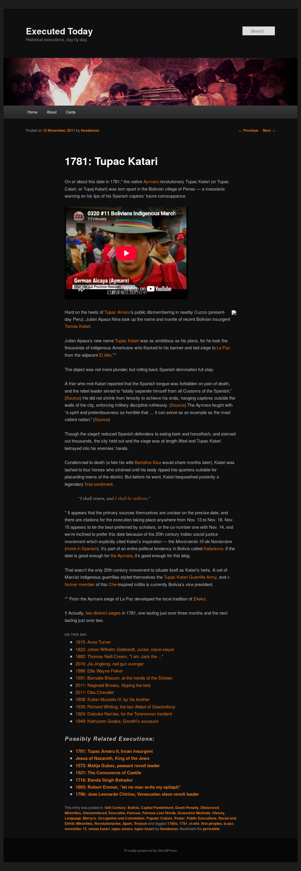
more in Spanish (81, 548)
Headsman (90, 130)
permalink (211, 828)
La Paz (223, 347)
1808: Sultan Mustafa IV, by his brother (113, 699)
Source (73, 398)
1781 (183, 823)
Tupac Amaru (117, 312)
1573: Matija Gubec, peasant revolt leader (118, 765)
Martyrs (89, 818)
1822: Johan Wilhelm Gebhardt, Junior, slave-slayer (125, 649)
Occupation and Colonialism (121, 818)
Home (32, 112)
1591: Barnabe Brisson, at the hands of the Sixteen (124, 678)
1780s (172, 823)
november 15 (76, 828)
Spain (127, 823)
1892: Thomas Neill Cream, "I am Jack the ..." (119, 656)
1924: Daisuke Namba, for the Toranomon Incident (124, 713)
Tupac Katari (127, 340)
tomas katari (99, 828)
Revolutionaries (107, 823)
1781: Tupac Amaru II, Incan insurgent (114, 751)
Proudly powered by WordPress (150, 850)
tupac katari (144, 828)
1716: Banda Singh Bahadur (104, 780)
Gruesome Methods (194, 812)
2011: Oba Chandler (95, 692)
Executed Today (59, 30)
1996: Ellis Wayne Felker (99, 671)
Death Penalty (187, 807)
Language (73, 818)
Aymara (150, 181)
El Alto (105, 355)
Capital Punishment (157, 807)
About (52, 112)
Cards (71, 112)
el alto (194, 823)
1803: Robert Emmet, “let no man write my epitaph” (128, 787)
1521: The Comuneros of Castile (108, 772)
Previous (248, 130)
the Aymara (122, 555)
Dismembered (95, 812)
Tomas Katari (77, 326)
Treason (140, 823)
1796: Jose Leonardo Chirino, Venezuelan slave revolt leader (137, 794)
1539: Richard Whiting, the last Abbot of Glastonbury (125, 706)
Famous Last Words (159, 812)
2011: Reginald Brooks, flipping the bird (113, 685)
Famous (134, 812)
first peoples (211, 823)
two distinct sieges (103, 613)
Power (179, 818)
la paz (228, 823)
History (218, 812)
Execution (116, 812)
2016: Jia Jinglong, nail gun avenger (110, 663)
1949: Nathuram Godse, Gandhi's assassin (117, 721)
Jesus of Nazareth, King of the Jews (112, 758)
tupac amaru (122, 828)
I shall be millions (131, 498)
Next (269, 130)
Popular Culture (159, 818)
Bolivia (133, 807)
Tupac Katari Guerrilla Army (190, 577)
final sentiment (99, 484)
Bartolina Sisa (148, 462)
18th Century (115, 807)
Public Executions (202, 818)
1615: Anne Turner (93, 642)
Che (112, 584)
